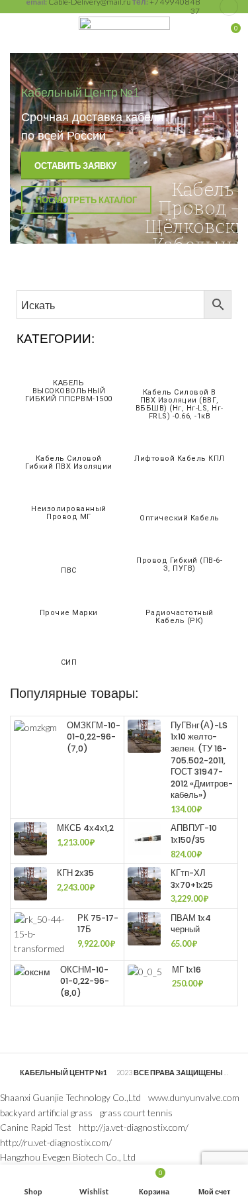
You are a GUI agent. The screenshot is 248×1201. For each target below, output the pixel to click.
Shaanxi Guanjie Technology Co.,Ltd (70, 1097)
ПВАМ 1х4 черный (191, 924)
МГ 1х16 (186, 969)
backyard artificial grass (46, 1112)
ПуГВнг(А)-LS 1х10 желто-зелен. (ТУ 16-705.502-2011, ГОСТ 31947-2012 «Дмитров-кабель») (202, 760)
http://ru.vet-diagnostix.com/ (56, 1142)
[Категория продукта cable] (69, 558)
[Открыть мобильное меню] (16, 33)
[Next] (225, 148)
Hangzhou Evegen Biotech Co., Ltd (68, 1157)
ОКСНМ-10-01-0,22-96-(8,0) (84, 981)
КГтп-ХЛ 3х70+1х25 (192, 878)
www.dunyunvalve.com (193, 1097)
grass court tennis (136, 1112)
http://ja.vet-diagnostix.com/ (133, 1127)
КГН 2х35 (75, 873)
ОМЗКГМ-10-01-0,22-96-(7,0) (93, 737)
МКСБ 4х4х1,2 (85, 828)
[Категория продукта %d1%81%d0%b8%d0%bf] (69, 656)
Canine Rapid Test (35, 1127)
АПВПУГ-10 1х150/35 (194, 833)
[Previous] (23, 148)
